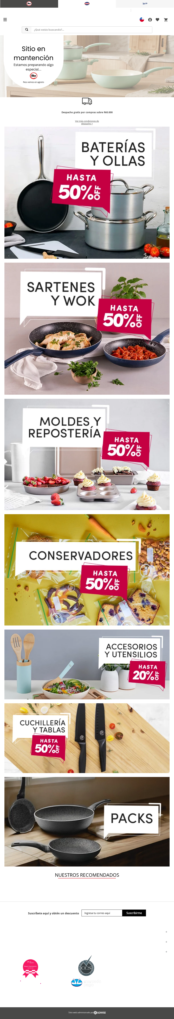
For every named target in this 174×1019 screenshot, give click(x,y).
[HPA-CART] (150, 20)
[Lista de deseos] (157, 20)
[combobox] (87, 29)
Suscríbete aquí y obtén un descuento (53, 913)
